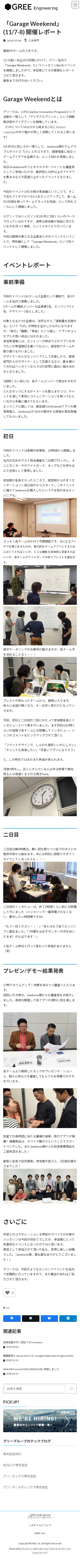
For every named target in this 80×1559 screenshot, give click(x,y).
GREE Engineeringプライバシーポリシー (40, 1516)
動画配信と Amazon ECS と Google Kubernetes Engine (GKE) (38, 1355)
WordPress (27, 1549)
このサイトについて (40, 1525)
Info (8, 1308)
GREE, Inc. (40, 1533)
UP (26, 151)
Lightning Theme (46, 1549)
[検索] (71, 1388)
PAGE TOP (74, 1507)
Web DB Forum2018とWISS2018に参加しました (31, 1369)
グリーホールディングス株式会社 (25, 1487)
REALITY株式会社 (15, 1465)
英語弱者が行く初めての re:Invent (22, 1342)
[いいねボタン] (7, 1292)
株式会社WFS (12, 1454)
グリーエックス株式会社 (19, 1476)
